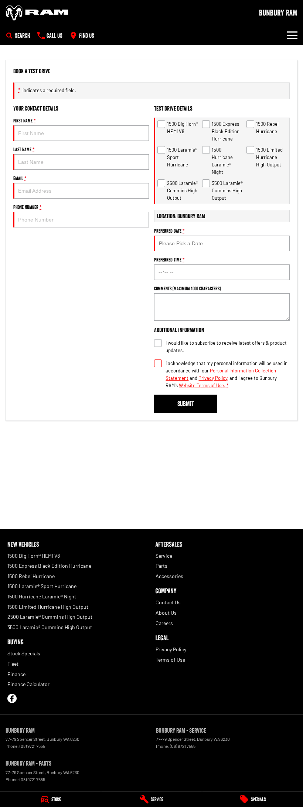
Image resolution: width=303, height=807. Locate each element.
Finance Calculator (28, 684)
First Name (24, 121)
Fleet (12, 664)
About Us (166, 613)
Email (20, 178)
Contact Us (168, 602)
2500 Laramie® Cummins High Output (49, 617)
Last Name (24, 149)
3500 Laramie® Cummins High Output (49, 627)
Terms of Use (170, 659)
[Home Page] (37, 13)
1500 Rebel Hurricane (31, 576)
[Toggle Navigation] (292, 35)
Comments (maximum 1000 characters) (187, 288)
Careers (164, 623)
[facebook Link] (12, 698)
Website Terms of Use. (202, 385)
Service (164, 556)
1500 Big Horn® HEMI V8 (33, 556)
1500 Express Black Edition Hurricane (49, 566)
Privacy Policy (212, 378)
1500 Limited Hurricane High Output (47, 607)
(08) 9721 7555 (32, 746)
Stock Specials (23, 653)
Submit (185, 404)
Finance (16, 674)
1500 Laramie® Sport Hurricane (41, 586)
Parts (161, 566)
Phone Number (27, 207)
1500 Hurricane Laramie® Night (41, 596)
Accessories (169, 576)
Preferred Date (169, 231)
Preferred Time (169, 260)
